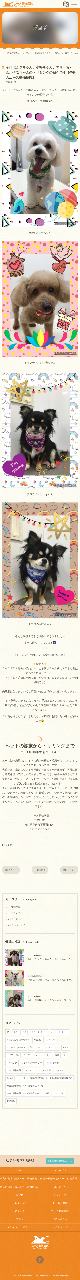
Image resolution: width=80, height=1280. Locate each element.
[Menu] (74, 4)
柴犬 (32, 1047)
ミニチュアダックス (16, 1047)
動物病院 (11, 1101)
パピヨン (38, 1040)
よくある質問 (44, 1070)
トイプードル (13, 1055)
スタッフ (59, 1070)
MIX (40, 1047)
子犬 (15, 1032)
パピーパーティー (39, 1032)
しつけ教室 (14, 907)
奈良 (57, 1055)
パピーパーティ (16, 925)
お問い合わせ (53, 1063)
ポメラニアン (52, 1047)
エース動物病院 (14, 1070)
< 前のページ (10, 870)
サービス (21, 1078)
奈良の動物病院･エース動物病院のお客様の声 (51, 1078)
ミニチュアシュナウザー (18, 1040)
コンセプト (58, 1093)
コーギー (28, 1055)
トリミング (7, 845)
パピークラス (15, 919)
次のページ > (69, 870)
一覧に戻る (40, 870)
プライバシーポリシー (32, 1063)
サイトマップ (60, 1227)
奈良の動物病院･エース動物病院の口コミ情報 (28, 1093)
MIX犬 (65, 1047)
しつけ (10, 1078)
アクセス (30, 1070)
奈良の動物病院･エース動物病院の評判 (25, 1086)
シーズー (51, 1040)
